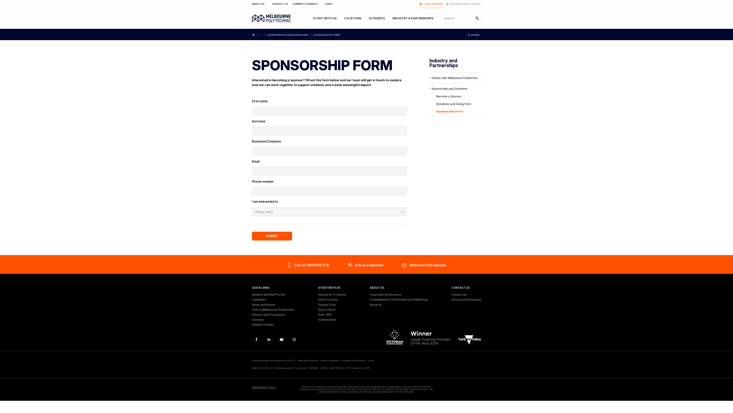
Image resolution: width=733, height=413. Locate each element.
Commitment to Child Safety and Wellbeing (399, 299)
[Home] (253, 34)
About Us (258, 3)
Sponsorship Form (449, 111)
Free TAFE (325, 314)
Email (256, 161)
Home (371, 360)
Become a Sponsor (449, 96)
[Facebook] (256, 339)
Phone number (263, 181)
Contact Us (280, 3)
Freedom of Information (353, 360)
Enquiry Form (327, 304)
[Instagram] (294, 339)
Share (475, 34)
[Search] (477, 18)
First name (260, 101)
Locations (353, 18)
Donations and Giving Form (453, 104)
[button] (273, 287)
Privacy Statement (329, 360)
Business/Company (266, 141)
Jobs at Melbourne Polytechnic (273, 309)
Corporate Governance (385, 294)
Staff (329, 3)
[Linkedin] (269, 339)
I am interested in (265, 201)
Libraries (258, 319)
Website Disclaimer (308, 360)
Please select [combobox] (264, 212)
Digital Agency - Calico (264, 387)
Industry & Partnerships (413, 18)
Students (377, 18)
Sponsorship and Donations (449, 88)
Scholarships (327, 319)
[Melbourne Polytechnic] (271, 18)
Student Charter (263, 324)
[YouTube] (281, 339)
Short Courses (328, 299)
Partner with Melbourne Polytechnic (454, 78)
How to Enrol (326, 309)
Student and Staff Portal (268, 294)
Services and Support (466, 299)
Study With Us (325, 18)
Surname (258, 121)
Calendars (259, 299)
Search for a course (332, 294)
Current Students (305, 3)
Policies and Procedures (268, 314)
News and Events (263, 304)
